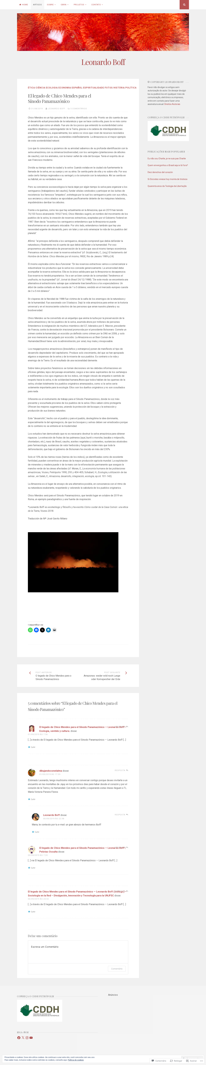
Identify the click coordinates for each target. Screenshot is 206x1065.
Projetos (79, 4)
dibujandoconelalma (50, 770)
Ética (31, 87)
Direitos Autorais (172, 104)
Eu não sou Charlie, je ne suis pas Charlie (167, 158)
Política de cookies (76, 1060)
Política (130, 87)
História (119, 87)
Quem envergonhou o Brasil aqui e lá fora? (168, 165)
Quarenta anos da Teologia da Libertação (167, 186)
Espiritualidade (93, 87)
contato (96, 4)
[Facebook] (19, 1038)
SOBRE (50, 4)
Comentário (116, 968)
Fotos (109, 87)
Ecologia (52, 87)
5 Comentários (78, 108)
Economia (65, 87)
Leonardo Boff (103, 62)
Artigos (37, 4)
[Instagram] (27, 1038)
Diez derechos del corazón (160, 172)
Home (25, 4)
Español (77, 87)
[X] (23, 1038)
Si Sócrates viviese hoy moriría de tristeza (167, 179)
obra (64, 4)
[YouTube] (31, 1038)
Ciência (40, 87)
